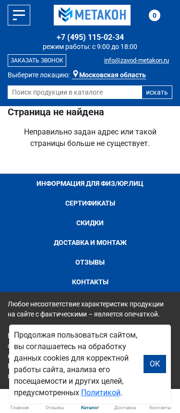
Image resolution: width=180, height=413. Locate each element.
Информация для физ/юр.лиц (90, 183)
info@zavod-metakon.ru (136, 60)
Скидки (90, 223)
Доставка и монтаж (90, 242)
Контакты (90, 282)
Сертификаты (90, 203)
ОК (155, 363)
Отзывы (90, 262)
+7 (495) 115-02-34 (90, 37)
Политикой (100, 392)
